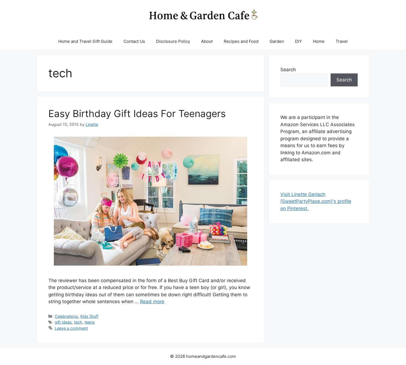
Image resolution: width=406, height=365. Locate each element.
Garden (277, 41)
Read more (152, 301)
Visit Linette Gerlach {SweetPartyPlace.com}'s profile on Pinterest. (315, 201)
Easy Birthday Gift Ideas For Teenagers (137, 113)
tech (78, 322)
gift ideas (63, 322)
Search (288, 69)
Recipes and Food (241, 41)
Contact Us (134, 41)
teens (90, 322)
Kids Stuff (89, 316)
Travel (342, 41)
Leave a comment (71, 328)
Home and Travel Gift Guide (85, 41)
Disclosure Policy (173, 41)
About (207, 41)
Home (319, 41)
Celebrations (66, 316)
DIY (298, 41)
